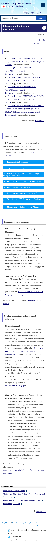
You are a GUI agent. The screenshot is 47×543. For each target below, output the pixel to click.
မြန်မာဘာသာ (39, 43)
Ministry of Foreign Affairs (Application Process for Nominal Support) (24, 351)
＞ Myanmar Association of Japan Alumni (21, 207)
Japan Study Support (11, 504)
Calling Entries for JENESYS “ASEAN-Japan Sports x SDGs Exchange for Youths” (22, 80)
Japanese (22, 13)
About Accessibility (18, 523)
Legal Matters (6, 523)
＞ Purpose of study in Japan (15, 162)
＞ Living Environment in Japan (17, 187)
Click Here (39, 121)
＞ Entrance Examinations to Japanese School (22, 181)
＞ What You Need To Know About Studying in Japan (23, 200)
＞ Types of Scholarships (14, 168)
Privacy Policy (29, 523)
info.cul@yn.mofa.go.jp (15, 386)
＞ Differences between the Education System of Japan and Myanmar (22, 175)
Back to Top (41, 512)
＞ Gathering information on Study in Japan (21, 193)
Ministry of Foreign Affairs (14, 491)
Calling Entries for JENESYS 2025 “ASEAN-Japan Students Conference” (20, 71)
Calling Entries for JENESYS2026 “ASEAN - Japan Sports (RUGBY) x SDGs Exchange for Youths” (24, 61)
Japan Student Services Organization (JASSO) (21, 500)
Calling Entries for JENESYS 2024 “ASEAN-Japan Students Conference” (20, 90)
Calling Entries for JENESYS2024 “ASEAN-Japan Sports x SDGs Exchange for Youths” (24, 99)
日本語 (42, 40)
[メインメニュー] (43, 5)
